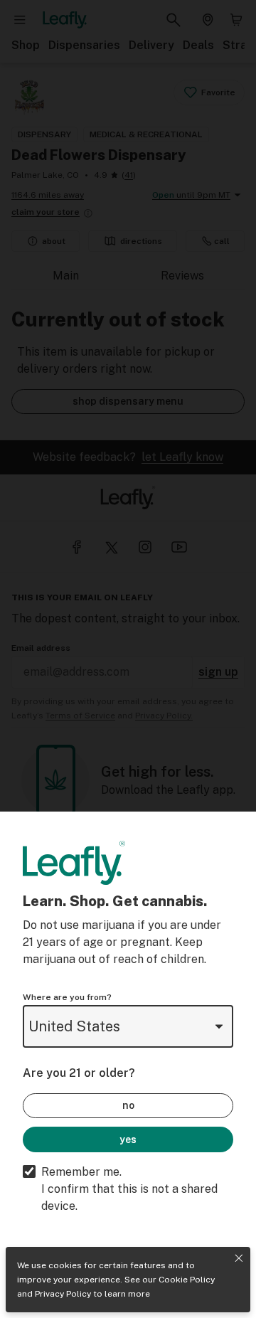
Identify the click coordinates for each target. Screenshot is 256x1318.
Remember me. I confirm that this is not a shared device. (129, 1189)
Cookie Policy (187, 1280)
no (128, 1105)
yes (128, 1139)
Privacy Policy (63, 1294)
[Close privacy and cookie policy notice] (239, 1258)
